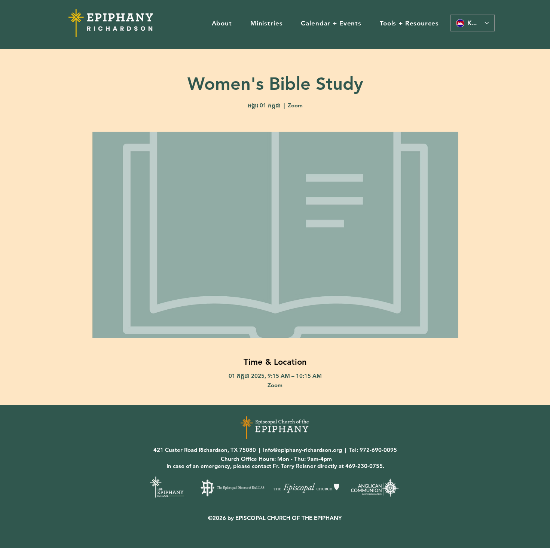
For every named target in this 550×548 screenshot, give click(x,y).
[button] (221, 23)
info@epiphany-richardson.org (302, 449)
